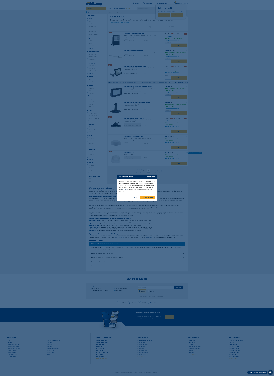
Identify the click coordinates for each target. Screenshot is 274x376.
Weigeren (136, 197)
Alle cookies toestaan (147, 197)
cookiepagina (125, 189)
